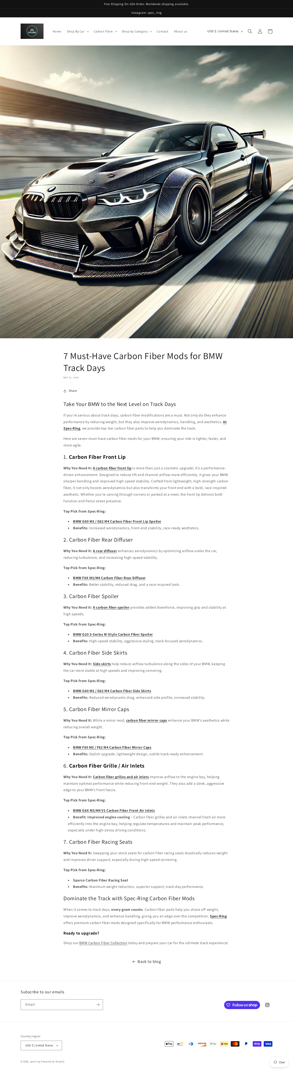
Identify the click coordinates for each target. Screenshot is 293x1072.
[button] (77, 31)
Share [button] (73, 391)
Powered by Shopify (53, 1061)
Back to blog (149, 961)
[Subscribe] (98, 1004)
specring (35, 1061)
